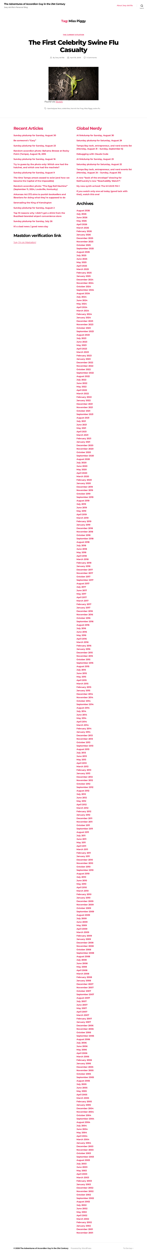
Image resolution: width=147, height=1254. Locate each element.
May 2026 (81, 221)
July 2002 (81, 1205)
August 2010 (83, 873)
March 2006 (82, 1056)
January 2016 (83, 649)
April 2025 (81, 266)
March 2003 (82, 1177)
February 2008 (84, 977)
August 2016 (82, 625)
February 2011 (83, 853)
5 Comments (92, 58)
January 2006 (83, 1063)
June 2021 (81, 424)
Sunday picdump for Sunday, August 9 (34, 172)
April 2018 (81, 556)
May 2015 (81, 676)
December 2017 (84, 569)
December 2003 (84, 1146)
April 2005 (81, 1094)
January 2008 (83, 980)
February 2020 (84, 480)
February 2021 (83, 438)
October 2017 (83, 576)
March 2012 (82, 808)
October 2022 (83, 369)
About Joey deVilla (125, 6)
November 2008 (85, 946)
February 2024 (84, 314)
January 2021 (83, 442)
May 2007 (81, 1008)
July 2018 (81, 545)
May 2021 (81, 428)
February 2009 (84, 935)
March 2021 (82, 435)
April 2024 (81, 307)
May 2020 (81, 469)
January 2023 (83, 359)
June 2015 (81, 673)
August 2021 (82, 417)
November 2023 (84, 324)
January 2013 (83, 773)
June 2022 (81, 383)
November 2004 (85, 1112)
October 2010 (83, 866)
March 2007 (82, 1015)
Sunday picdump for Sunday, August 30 (35, 135)
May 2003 (81, 1170)
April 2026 (81, 224)
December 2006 (84, 1025)
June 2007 (82, 1005)
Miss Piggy (88, 108)
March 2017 (82, 600)
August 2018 (83, 542)
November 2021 (84, 407)
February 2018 (83, 563)
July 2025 (81, 255)
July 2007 (81, 1001)
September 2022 (85, 373)
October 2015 (83, 659)
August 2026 (83, 210)
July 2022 (81, 379)
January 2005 (83, 1105)
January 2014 (83, 732)
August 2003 (83, 1160)
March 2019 (82, 518)
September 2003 (85, 1157)
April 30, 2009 (75, 58)
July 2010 (81, 877)
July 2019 (81, 504)
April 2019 (81, 514)
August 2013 (82, 749)
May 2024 (81, 303)
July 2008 (81, 960)
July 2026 (81, 214)
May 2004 (81, 1132)
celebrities (66, 108)
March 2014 (82, 725)
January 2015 (83, 690)
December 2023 (84, 321)
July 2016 (81, 628)
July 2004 (81, 1125)
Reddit (59, 101)
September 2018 (85, 538)
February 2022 (84, 397)
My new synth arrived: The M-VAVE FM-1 (98, 186)
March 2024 (82, 310)
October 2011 (83, 825)
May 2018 (81, 552)
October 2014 (83, 701)
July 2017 (81, 587)
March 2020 (82, 476)
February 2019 (83, 521)
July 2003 (81, 1163)
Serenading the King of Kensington (33, 202)
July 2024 (81, 297)
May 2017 (81, 594)
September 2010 (85, 870)
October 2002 (83, 1194)
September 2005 (85, 1077)
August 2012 (82, 790)
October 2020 (83, 452)
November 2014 (84, 697)
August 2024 (83, 293)
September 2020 (85, 455)
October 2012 (83, 784)
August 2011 (82, 832)
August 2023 (83, 335)
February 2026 (84, 231)
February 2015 (83, 687)
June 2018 (81, 549)
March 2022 (82, 393)
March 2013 (82, 766)
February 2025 (84, 272)
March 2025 (82, 269)
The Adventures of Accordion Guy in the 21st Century (34, 4)
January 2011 (83, 856)
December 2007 (84, 984)
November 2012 (84, 780)
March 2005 (82, 1098)
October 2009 (83, 908)
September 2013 (84, 746)
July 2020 (81, 462)
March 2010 (82, 891)
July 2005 (81, 1084)
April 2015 (81, 680)
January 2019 (83, 525)
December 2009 (84, 901)
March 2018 (82, 559)
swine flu (96, 108)
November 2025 (84, 241)
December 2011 (84, 818)
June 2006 (82, 1046)
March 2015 (82, 683)
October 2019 (83, 493)
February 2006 (84, 1060)
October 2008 (83, 949)
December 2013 (84, 735)
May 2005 (81, 1091)
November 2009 (85, 904)
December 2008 (85, 942)
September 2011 (84, 828)
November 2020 (85, 449)
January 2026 (83, 234)
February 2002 (84, 1222)
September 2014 (85, 704)
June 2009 (82, 922)
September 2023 (85, 331)
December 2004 (85, 1108)
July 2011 (81, 835)
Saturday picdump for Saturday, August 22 (99, 164)
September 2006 (85, 1036)
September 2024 (85, 290)
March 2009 (82, 932)
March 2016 (82, 642)
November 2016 (84, 614)
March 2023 (82, 352)
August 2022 (83, 376)
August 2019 (82, 500)
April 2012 (81, 804)
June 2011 (81, 839)
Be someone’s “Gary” (25, 140)
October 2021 (83, 411)
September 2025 (85, 248)
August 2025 (83, 252)
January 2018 (83, 566)
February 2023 (84, 355)
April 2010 (81, 887)
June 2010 (81, 880)
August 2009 (83, 915)
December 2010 (84, 860)
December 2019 (84, 487)
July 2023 (81, 338)
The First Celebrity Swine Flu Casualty (73, 46)
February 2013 (83, 770)
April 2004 (81, 1136)
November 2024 (85, 283)
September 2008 (85, 953)
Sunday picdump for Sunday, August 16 (34, 159)
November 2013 (84, 739)
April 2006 (81, 1053)
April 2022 (81, 390)
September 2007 (85, 994)
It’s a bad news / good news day (31, 226)
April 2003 (81, 1174)
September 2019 (84, 497)
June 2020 (81, 466)
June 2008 (82, 963)
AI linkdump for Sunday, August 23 (95, 159)
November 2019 (84, 490)
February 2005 (84, 1101)
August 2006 (83, 1039)
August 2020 (83, 459)
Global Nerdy (89, 128)
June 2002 (81, 1208)
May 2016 (81, 635)
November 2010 (84, 863)
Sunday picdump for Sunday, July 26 (33, 221)
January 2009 (83, 939)
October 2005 (83, 1074)
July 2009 (81, 918)
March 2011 (82, 849)
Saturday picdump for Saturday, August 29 (99, 140)
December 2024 (84, 279)
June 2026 (81, 217)
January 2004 (83, 1143)
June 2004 (82, 1129)
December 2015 (84, 652)
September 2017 (84, 580)
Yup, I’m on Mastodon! (25, 242)
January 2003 (83, 1184)
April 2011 (81, 846)
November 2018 (84, 531)
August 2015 (82, 666)
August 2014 (83, 708)
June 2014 (81, 714)
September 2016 (84, 621)
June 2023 (81, 342)
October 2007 (83, 991)
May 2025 (81, 262)
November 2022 (84, 366)
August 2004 (83, 1122)
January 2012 (83, 815)
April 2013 (81, 763)
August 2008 (83, 956)
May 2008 (81, 967)
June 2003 (81, 1167)
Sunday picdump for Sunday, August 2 (34, 208)
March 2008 (82, 973)
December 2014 (84, 694)
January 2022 (83, 400)
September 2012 (84, 787)
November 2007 (85, 987)
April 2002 (81, 1215)
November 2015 (84, 656)
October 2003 (83, 1153)
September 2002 (85, 1198)
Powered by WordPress (81, 1248)
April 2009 (81, 929)
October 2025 (83, 245)
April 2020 (81, 473)
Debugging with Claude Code (92, 154)
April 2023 (81, 348)
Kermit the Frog (77, 108)
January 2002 (83, 1226)
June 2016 (81, 632)
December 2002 (84, 1188)
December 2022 (84, 362)
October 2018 (83, 535)
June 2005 (82, 1087)
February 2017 (83, 604)
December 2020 (84, 445)
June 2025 (81, 259)
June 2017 (81, 590)
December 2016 (84, 611)
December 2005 (84, 1067)
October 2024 (83, 286)
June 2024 (81, 300)
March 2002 (82, 1219)
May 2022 (81, 386)
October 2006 (83, 1032)
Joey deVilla (59, 58)
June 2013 (81, 756)
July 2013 (81, 752)
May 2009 (81, 925)
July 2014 (81, 711)
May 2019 (81, 511)
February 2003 (84, 1181)
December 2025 (84, 238)
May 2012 (81, 801)
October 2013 (83, 742)
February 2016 (83, 645)
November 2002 (85, 1191)
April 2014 (81, 721)
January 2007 (83, 1022)
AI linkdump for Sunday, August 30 (95, 135)
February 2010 (83, 894)
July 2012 (81, 794)
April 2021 (81, 431)
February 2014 (83, 728)
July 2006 (81, 1042)
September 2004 (85, 1118)
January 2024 (83, 317)
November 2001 (84, 1232)
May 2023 (81, 345)
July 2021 (81, 421)
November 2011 (84, 821)
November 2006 (85, 1029)
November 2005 (85, 1070)
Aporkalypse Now (54, 108)
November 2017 (84, 573)
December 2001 (84, 1229)
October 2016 (83, 618)
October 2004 (83, 1115)
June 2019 (81, 507)
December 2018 (84, 528)
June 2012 (81, 797)
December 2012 (84, 777)
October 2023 (83, 328)
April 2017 (81, 597)
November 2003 (85, 1150)
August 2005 (83, 1081)
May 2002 (81, 1212)
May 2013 (81, 759)
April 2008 (81, 970)
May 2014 (81, 718)
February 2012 (83, 811)
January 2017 (83, 607)
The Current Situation (73, 35)
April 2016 (81, 639)
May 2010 (81, 884)
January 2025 (83, 276)
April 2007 (81, 1011)
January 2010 (83, 897)
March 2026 (82, 228)
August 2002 (83, 1201)
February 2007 (84, 1018)
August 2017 (82, 583)
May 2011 (81, 842)
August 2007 (83, 998)
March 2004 (82, 1139)
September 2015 (84, 663)
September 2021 (84, 414)
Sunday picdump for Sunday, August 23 (35, 145)
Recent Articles (28, 128)
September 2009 (85, 911)
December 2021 (84, 404)
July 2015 (81, 670)
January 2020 (83, 483)
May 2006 (81, 1049)
